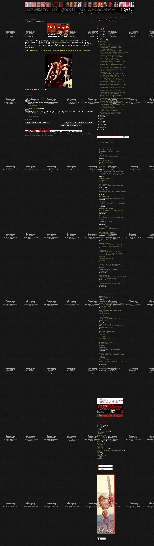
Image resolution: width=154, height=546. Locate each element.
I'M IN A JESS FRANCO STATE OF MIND (111, 171)
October (102, 43)
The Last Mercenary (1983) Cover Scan (110, 55)
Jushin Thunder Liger (104, 332)
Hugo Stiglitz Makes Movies (49, 41)
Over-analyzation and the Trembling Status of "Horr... (113, 84)
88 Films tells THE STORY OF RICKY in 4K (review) (112, 157)
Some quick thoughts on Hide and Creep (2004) (112, 81)
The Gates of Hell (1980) (106, 70)
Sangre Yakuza (103, 237)
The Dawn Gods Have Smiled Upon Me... (110, 78)
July (101, 118)
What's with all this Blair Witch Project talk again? (112, 53)
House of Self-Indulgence (106, 227)
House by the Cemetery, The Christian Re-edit (111, 73)
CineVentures (103, 155)
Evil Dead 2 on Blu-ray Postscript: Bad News (111, 69)
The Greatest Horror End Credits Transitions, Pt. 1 (112, 46)
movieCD (99, 458)
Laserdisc (99, 439)
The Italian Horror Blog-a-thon (36, 21)
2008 (100, 129)
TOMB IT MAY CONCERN (106, 209)
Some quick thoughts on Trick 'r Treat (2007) (111, 101)
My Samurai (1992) (104, 260)
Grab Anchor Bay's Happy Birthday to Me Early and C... (114, 96)
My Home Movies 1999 (105, 338)
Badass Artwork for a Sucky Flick (108, 110)
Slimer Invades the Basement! (107, 107)
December (103, 40)
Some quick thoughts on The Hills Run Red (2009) (112, 87)
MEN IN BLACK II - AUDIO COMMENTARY (110, 349)
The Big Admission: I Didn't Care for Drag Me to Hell (113, 75)
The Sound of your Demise (107, 331)
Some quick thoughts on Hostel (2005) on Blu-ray (112, 109)
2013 (100, 31)
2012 (100, 33)
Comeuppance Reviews (106, 258)
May (101, 121)
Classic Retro (101, 432)
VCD (98, 451)
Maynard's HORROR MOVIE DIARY (109, 264)
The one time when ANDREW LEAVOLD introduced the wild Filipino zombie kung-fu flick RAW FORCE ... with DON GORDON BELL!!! (112, 305)
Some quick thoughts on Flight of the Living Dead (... (113, 106)
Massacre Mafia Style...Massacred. (109, 99)
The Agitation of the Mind (106, 232)
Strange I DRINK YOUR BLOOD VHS (109, 59)
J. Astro (32, 99)
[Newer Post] (37, 123)
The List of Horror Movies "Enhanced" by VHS (110, 450)
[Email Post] (45, 89)
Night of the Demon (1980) (106, 271)
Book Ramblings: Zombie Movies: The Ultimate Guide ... (114, 52)
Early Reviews (101, 435)
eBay (98, 457)
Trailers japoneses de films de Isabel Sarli (109, 368)
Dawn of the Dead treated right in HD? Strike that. (112, 50)
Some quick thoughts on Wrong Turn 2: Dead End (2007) (114, 98)
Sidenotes (34, 90)
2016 (100, 28)
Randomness (101, 443)
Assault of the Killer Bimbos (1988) (107, 343)
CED (98, 429)
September (103, 115)
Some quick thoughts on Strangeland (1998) (111, 47)
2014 (100, 30)
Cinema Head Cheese (105, 282)
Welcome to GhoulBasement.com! (108, 58)
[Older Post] (78, 123)
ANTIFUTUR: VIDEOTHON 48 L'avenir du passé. (111, 297)
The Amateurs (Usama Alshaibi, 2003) (108, 228)
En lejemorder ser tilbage (106, 301)
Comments (102, 469)
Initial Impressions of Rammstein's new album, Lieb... (113, 67)
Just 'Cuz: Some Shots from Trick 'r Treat (110, 95)
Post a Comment (29, 119)
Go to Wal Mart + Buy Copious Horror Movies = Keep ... (114, 63)
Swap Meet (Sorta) (102, 448)
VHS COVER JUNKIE (105, 342)
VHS (98, 453)
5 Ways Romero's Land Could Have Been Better (112, 104)
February (102, 126)
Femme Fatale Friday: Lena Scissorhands (109, 151)
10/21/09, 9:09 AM (33, 105)
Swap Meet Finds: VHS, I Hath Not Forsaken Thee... (113, 90)
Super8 (99, 446)
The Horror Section (104, 160)
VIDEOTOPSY (103, 296)
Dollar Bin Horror (104, 275)
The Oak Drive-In (104, 184)
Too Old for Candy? (105, 44)
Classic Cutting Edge (103, 431)
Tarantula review (103, 223)
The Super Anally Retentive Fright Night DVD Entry (112, 61)
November (103, 41)
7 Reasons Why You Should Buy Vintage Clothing (111, 217)
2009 (100, 38)
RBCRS (99, 442)
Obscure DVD (101, 440)
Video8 (99, 454)
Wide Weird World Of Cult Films (108, 269)
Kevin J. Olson (34, 108)
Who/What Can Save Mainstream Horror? (110, 112)
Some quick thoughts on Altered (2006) (109, 76)
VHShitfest (102, 336)
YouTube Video (101, 455)
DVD (98, 433)
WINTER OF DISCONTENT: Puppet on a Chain (111, 233)
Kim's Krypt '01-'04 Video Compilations (109, 93)
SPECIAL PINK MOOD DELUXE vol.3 (108, 239)
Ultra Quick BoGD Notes (106, 49)
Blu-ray (99, 427)
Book (98, 428)
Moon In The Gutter (104, 166)
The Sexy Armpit (104, 196)
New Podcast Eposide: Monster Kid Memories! (111, 185)
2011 (100, 35)
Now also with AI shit (104, 313)
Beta (98, 424)
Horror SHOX (103, 250)
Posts (101, 466)
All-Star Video (103, 347)
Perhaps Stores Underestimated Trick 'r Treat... (112, 102)
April (101, 123)
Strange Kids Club (104, 243)
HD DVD (99, 436)
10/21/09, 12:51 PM (34, 116)
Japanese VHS (101, 438)
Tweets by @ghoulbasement (105, 142)
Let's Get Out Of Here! (105, 221)
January (102, 127)
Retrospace (102, 216)
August (102, 116)
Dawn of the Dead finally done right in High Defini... (112, 80)
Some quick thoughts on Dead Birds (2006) (111, 64)
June (101, 119)
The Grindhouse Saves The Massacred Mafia (111, 86)
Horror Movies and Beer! (106, 178)
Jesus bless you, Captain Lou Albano (109, 83)
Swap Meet (100, 447)
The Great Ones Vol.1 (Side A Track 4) (109, 167)
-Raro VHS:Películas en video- (108, 367)
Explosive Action (104, 317)
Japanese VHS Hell (105, 360)
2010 (100, 36)
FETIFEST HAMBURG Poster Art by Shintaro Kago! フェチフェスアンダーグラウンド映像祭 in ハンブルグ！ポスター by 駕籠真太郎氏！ (112, 253)
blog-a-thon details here (62, 42)
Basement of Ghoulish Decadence (109, 353)
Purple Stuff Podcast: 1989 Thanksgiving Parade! (111, 198)
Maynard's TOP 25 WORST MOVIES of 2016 (110, 265)
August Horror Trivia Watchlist (106, 162)
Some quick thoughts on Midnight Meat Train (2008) (113, 92)
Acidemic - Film (103, 189)
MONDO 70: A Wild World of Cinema (109, 202)
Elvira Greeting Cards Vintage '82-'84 (109, 66)
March (102, 124)
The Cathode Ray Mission (106, 150)
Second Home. (103, 180)
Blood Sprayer (101, 425)
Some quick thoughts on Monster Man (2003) (111, 56)
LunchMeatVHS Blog (105, 324)
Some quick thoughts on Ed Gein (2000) (110, 113)
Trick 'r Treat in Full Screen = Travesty (109, 89)
